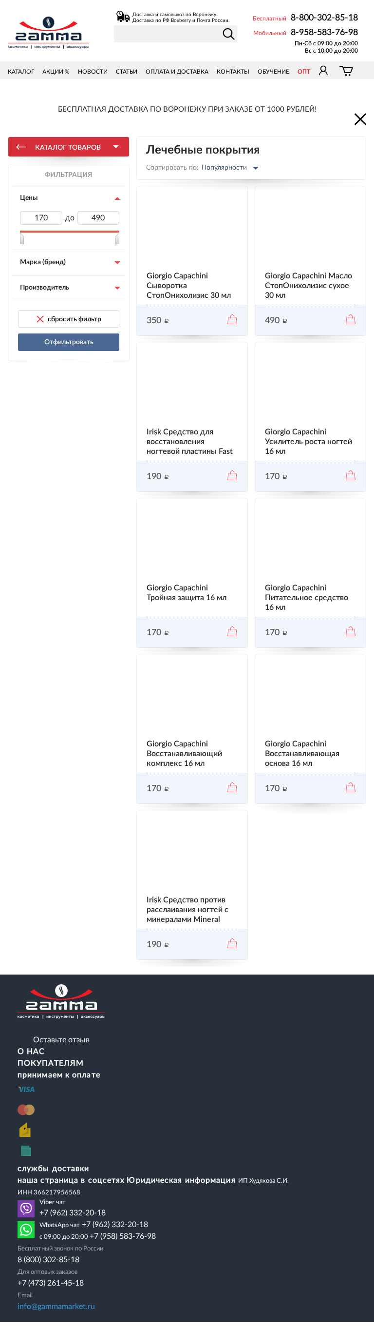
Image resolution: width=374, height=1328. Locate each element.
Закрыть (359, 118)
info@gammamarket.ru (56, 1306)
